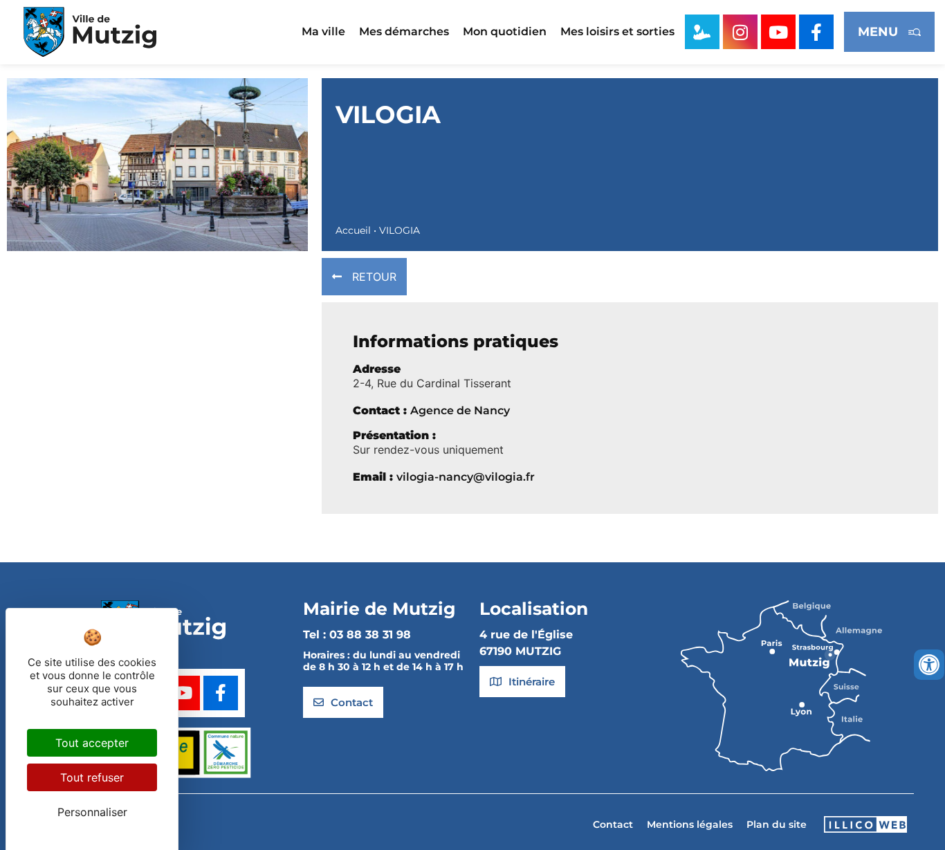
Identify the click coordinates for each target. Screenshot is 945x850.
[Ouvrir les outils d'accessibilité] (929, 664)
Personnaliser (92, 812)
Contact (613, 824)
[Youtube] (778, 32)
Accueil (353, 230)
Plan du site (776, 824)
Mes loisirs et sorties (617, 31)
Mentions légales (690, 824)
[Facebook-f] (816, 32)
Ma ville (323, 31)
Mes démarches (404, 31)
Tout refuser (92, 777)
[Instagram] (740, 32)
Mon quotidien (505, 31)
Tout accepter (92, 743)
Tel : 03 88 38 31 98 (357, 634)
